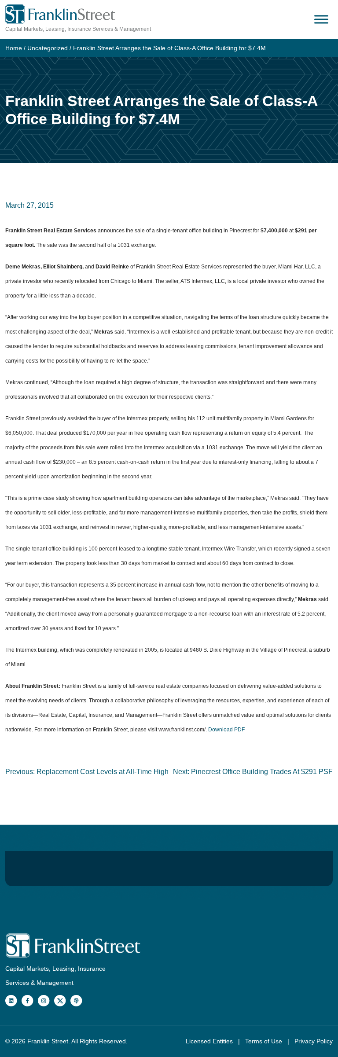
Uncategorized (47, 47)
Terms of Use (264, 1041)
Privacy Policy (313, 1041)
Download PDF (226, 730)
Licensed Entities (210, 1041)
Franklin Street (47, 1041)
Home (13, 47)
